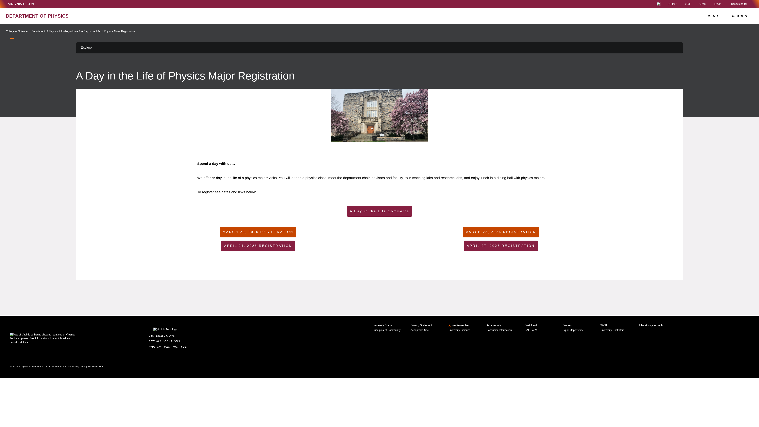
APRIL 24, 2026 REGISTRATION (258, 246)
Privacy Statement (421, 325)
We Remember (460, 325)
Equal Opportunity (573, 330)
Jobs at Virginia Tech (650, 325)
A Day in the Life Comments (379, 211)
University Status (382, 325)
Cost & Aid (531, 325)
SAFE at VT (532, 330)
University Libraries (459, 330)
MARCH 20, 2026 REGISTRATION (258, 232)
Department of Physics (46, 31)
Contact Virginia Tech (169, 347)
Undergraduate (70, 31)
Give (703, 4)
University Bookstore (612, 330)
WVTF (604, 325)
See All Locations (165, 341)
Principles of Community (387, 330)
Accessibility (493, 325)
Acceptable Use (420, 330)
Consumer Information (499, 330)
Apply (673, 4)
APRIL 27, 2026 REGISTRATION (501, 246)
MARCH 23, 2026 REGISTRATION (500, 232)
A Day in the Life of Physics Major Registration (108, 31)
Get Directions (163, 335)
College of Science (18, 31)
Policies (567, 325)
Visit (688, 4)
